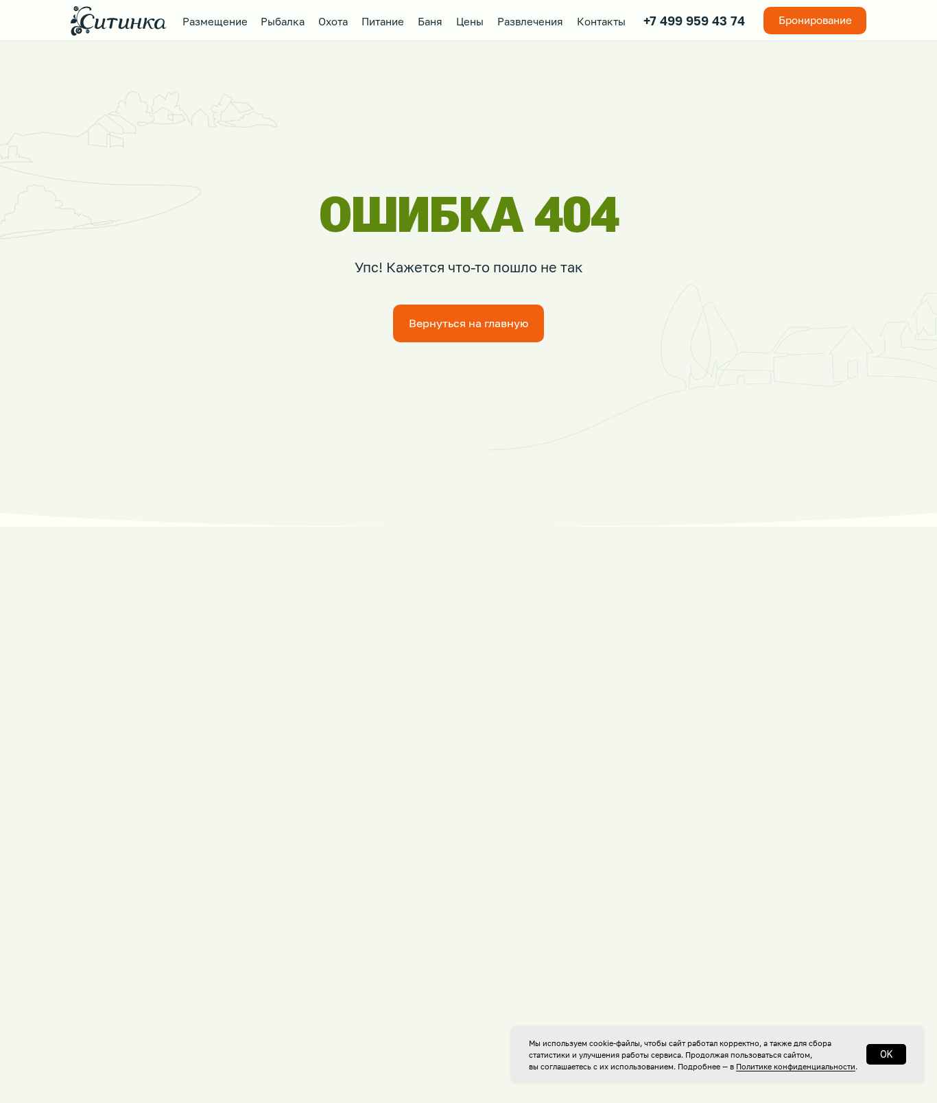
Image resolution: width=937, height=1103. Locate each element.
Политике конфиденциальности (795, 1066)
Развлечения (530, 21)
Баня (430, 21)
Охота (333, 21)
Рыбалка (283, 21)
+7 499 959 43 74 (694, 20)
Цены (470, 21)
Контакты (601, 21)
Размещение (215, 21)
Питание (382, 21)
